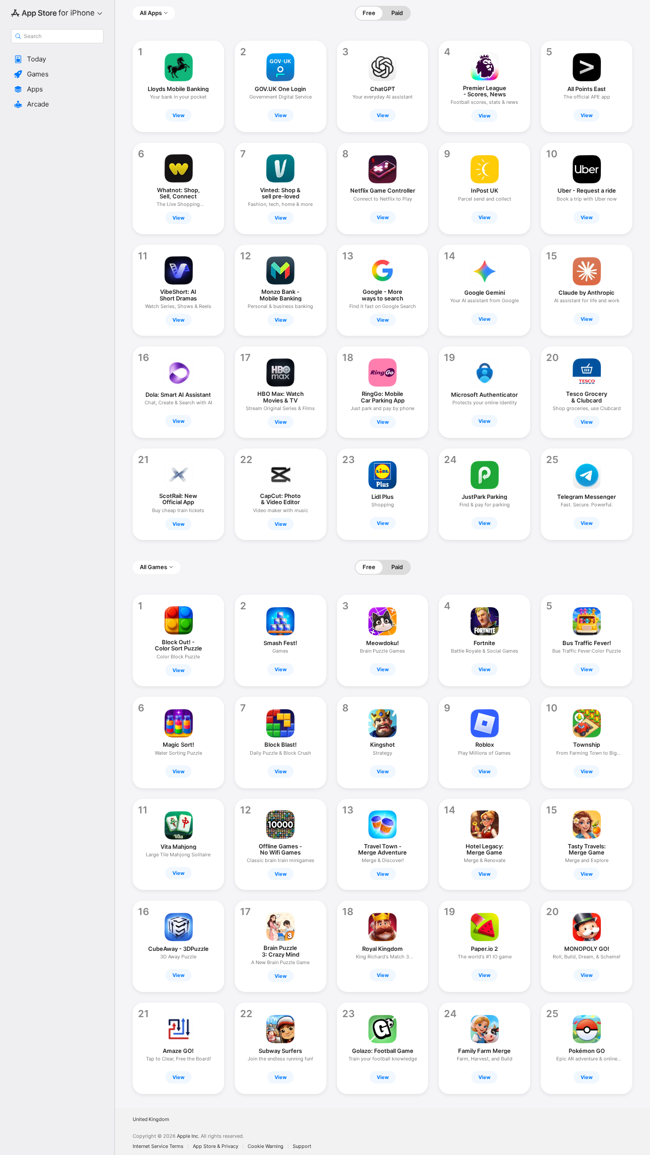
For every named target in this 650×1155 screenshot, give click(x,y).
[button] (57, 59)
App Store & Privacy (215, 1146)
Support (302, 1146)
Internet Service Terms (158, 1146)
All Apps (151, 12)
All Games (153, 566)
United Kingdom (151, 1119)
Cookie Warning (265, 1146)
